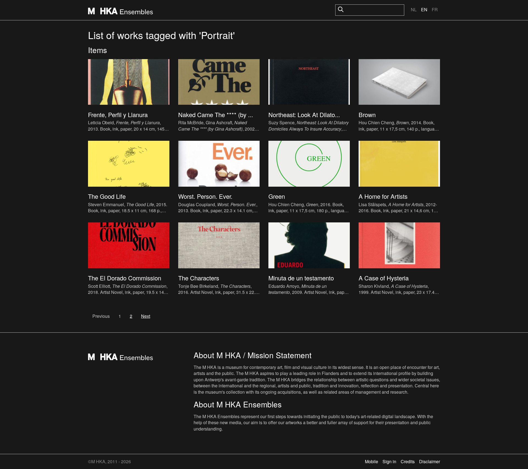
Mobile (371, 461)
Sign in (389, 461)
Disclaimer (429, 461)
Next (145, 316)
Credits (408, 461)
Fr (435, 9)
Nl (414, 9)
